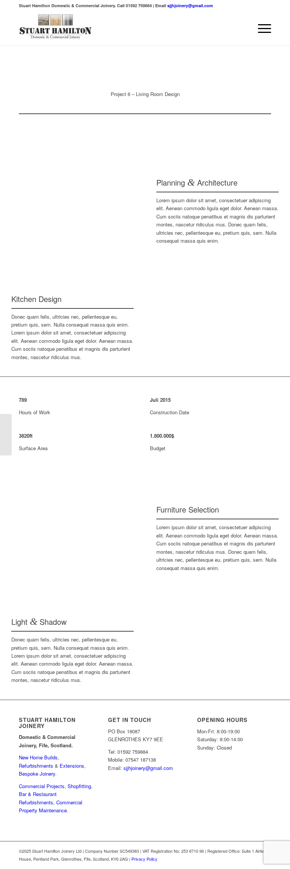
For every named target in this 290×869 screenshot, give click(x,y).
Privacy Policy (144, 859)
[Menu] (260, 28)
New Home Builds (38, 757)
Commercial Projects (42, 786)
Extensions (72, 765)
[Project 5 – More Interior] (6, 434)
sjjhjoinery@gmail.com (190, 5)
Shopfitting (79, 786)
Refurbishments (36, 765)
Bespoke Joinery (37, 773)
